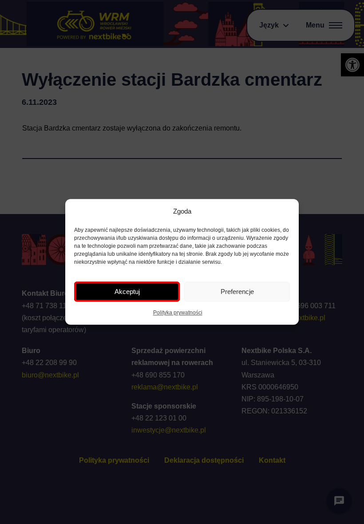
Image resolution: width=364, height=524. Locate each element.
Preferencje (237, 291)
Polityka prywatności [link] (177, 313)
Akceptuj (127, 291)
